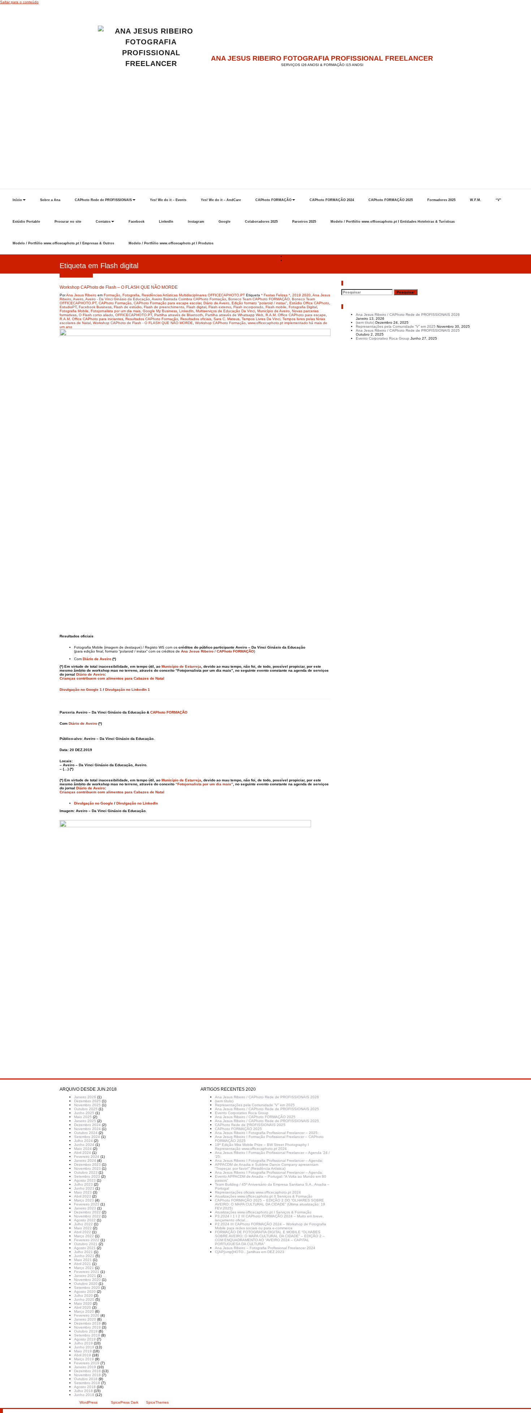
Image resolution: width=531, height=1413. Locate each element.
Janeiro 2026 (85, 1097)
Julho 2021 (83, 1252)
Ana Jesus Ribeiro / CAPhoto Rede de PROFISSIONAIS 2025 (408, 330)
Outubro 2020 (86, 1284)
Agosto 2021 (85, 1248)
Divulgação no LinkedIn (137, 803)
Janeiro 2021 (85, 1276)
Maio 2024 (83, 1149)
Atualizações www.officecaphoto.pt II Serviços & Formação (263, 1196)
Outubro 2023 (86, 1172)
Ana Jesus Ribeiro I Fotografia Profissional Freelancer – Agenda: (269, 1161)
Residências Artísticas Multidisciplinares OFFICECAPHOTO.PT (193, 295)
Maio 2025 (83, 1117)
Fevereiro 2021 (86, 1272)
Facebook (136, 221)
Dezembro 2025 (87, 1101)
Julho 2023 (83, 1184)
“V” (498, 200)
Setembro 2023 (87, 1176)
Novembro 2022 (87, 1216)
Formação (112, 295)
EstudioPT (68, 307)
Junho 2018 (84, 1395)
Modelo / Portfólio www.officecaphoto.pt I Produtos (171, 243)
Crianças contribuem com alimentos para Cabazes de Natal (112, 678)
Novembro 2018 (87, 1375)
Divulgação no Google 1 (81, 690)
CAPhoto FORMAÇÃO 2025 (390, 200)
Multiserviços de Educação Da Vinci (225, 311)
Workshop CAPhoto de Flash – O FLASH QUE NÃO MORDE (336, 260)
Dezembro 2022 (87, 1212)
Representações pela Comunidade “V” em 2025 (396, 326)
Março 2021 (84, 1268)
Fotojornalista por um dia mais (116, 311)
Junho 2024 (84, 1145)
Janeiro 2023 (85, 1208)
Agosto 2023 (85, 1180)
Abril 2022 (82, 1232)
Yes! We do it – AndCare (221, 200)
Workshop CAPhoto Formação (220, 323)
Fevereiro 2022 (86, 1240)
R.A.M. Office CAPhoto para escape (296, 315)
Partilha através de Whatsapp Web (234, 315)
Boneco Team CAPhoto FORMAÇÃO (259, 299)
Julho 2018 (83, 1391)
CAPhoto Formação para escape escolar (167, 303)
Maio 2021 (83, 1260)
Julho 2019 (83, 1343)
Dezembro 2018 (87, 1371)
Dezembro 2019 (87, 1323)
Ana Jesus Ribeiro (81, 295)
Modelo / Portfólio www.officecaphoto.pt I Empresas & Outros (63, 243)
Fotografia (130, 295)
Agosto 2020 (85, 1292)
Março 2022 (84, 1236)
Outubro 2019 (86, 1331)
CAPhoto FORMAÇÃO (273, 200)
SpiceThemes (157, 1402)
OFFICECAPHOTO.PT (133, 315)
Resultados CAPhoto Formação (151, 319)
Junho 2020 (84, 1299)
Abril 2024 (82, 1153)
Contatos (103, 221)
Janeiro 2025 (85, 1121)
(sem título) (365, 322)
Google (224, 221)
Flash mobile (276, 307)
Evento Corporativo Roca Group (382, 338)
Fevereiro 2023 (86, 1204)
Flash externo (219, 307)
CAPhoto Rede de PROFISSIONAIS (103, 200)
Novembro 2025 (87, 1105)
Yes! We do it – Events (168, 200)
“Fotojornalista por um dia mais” (204, 784)
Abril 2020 (82, 1307)
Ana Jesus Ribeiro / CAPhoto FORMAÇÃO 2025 (255, 1117)
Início (17, 200)
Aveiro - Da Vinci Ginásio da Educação (117, 299)
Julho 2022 (83, 1224)
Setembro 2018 (87, 1383)
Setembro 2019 (87, 1335)
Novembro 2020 (87, 1280)
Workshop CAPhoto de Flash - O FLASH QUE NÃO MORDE (143, 323)
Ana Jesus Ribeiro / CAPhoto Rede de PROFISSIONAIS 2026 (408, 315)
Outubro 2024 (86, 1133)
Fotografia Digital (303, 307)
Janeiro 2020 (85, 1319)
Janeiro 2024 (85, 1161)
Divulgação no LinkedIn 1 (127, 690)
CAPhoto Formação (115, 303)
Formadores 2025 (441, 200)
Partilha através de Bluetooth (178, 315)
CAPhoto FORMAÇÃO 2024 (332, 200)
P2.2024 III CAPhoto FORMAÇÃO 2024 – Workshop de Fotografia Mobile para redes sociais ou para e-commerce (270, 1226)
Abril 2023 (82, 1196)
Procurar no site (68, 221)
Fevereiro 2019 (86, 1363)
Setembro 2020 (87, 1288)
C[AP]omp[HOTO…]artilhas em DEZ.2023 (249, 1252)
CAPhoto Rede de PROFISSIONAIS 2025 (250, 1125)
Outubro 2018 (86, 1379)
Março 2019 (84, 1359)
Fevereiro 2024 (86, 1157)
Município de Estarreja (181, 666)
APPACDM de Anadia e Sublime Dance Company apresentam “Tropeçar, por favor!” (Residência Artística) (266, 1166)
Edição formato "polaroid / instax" (259, 303)
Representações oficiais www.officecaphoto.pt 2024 (258, 1192)
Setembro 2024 (87, 1137)
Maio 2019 (83, 1351)
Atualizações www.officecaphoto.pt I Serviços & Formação (263, 1212)
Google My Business (160, 311)
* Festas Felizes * (275, 295)
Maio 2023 (83, 1192)
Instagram (196, 221)
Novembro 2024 (87, 1129)
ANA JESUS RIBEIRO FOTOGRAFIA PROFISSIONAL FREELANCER (322, 58)
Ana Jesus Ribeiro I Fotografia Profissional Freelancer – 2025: (267, 1133)
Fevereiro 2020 (86, 1315)
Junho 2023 (84, 1188)
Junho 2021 (84, 1256)
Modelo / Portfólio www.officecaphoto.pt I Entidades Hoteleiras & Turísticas (393, 221)
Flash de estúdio (128, 307)
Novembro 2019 (87, 1327)
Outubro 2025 (86, 1109)
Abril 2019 (82, 1355)
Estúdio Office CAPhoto (309, 303)
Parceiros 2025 (304, 221)
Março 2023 (84, 1200)
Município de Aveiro (273, 311)
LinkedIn (166, 221)
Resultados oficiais (195, 319)
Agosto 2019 (85, 1339)
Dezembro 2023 (87, 1164)
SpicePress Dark (124, 1402)
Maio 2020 (83, 1303)
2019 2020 (301, 295)
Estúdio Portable (26, 221)
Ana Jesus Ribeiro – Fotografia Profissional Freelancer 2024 (265, 1248)
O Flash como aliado (96, 315)
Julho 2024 (83, 1141)
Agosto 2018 (85, 1387)
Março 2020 (84, 1311)
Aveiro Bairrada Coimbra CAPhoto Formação (189, 299)
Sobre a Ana (50, 200)
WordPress (88, 1402)
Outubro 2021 (86, 1244)
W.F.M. (475, 200)
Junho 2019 (84, 1347)
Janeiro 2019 (85, 1367)
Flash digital (196, 307)
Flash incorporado (248, 307)
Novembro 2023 (87, 1168)
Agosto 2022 (85, 1220)
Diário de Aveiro (216, 303)
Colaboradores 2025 (261, 221)
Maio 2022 (83, 1228)
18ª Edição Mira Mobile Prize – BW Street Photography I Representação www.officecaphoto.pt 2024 (262, 1147)
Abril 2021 (82, 1264)
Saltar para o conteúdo (19, 2)
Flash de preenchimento (164, 307)
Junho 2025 (84, 1113)
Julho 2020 (83, 1296)
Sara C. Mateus (226, 319)
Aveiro (78, 299)
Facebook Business (95, 307)
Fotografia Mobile (74, 311)
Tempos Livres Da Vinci (261, 319)
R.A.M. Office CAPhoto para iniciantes (91, 319)
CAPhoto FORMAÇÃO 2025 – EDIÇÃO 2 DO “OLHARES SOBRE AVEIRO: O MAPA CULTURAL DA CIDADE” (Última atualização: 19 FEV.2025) (270, 1204)
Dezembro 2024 (87, 1125)
